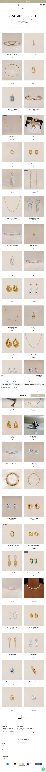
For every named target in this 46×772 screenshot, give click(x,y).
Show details (40, 391)
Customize (22, 395)
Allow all (37, 395)
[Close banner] (44, 375)
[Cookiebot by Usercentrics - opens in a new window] (37, 376)
